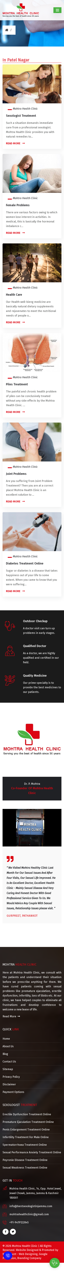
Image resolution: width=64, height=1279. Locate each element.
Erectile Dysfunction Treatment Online (27, 1114)
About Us (8, 1046)
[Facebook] (6, 1232)
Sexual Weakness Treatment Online (25, 1167)
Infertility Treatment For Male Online (26, 1137)
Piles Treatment (17, 384)
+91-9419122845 (19, 1222)
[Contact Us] (7, 1255)
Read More (13, 143)
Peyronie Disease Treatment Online (25, 1160)
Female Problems (18, 205)
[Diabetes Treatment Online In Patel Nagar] (32, 531)
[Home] (6, 30)
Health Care (14, 295)
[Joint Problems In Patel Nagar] (32, 441)
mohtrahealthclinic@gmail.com (29, 1214)
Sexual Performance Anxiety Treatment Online (32, 1152)
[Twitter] (13, 1232)
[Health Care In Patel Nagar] (32, 262)
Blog (5, 1054)
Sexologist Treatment (21, 116)
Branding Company (29, 1258)
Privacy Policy (11, 1076)
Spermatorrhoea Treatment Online (25, 1144)
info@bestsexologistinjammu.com (30, 1206)
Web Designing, (28, 1254)
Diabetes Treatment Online (24, 563)
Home (6, 1038)
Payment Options (13, 1092)
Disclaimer (9, 1084)
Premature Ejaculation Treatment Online (28, 1122)
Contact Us (9, 1061)
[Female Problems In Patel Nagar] (32, 173)
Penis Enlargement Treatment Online (26, 1129)
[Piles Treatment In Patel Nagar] (32, 352)
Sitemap (8, 1069)
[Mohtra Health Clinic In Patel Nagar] (21, 10)
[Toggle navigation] (57, 10)
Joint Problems (16, 474)
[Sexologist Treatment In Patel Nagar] (32, 83)
